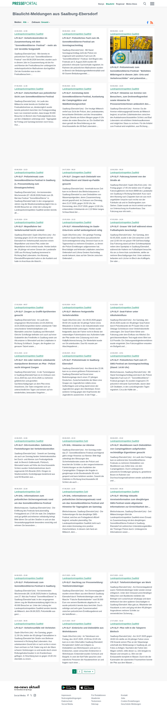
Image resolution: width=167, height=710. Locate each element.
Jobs (123, 698)
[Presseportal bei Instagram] (34, 695)
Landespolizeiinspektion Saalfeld (28, 34)
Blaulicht (110, 4)
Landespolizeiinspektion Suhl (75, 441)
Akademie (95, 698)
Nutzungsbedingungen (71, 698)
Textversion (96, 701)
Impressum (66, 695)
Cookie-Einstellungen (130, 701)
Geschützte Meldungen (131, 704)
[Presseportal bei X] (30, 695)
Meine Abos (131, 4)
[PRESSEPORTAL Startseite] (25, 3)
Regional (120, 4)
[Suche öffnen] (144, 3)
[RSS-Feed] (151, 22)
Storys (101, 4)
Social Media (67, 704)
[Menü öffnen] (152, 3)
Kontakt (124, 695)
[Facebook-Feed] (148, 22)
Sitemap (94, 704)
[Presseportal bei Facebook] (27, 695)
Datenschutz (66, 701)
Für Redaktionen (98, 695)
